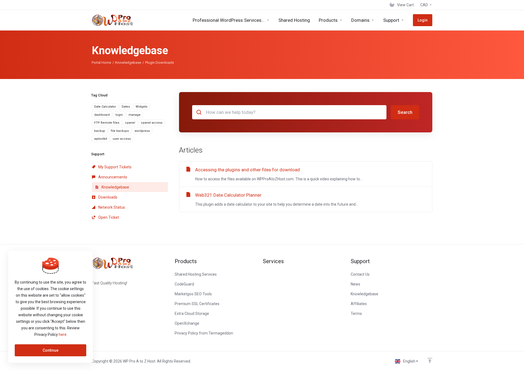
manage (135, 115)
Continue (50, 350)
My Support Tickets (114, 167)
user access (122, 139)
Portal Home (101, 62)
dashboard (102, 115)
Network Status (111, 207)
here (63, 334)
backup (99, 131)
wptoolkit (100, 139)
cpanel (130, 122)
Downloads (107, 197)
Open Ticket (108, 217)
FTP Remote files (106, 122)
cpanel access (151, 122)
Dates (126, 106)
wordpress (142, 131)
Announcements (112, 177)
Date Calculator (105, 106)
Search (405, 112)
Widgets (141, 106)
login (119, 115)
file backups (120, 131)
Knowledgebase (128, 62)
